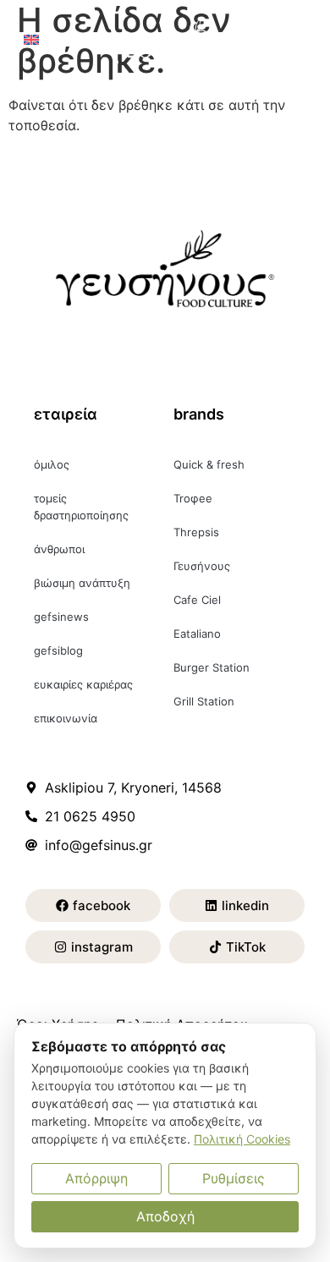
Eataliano (197, 633)
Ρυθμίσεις (233, 1178)
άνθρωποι (59, 549)
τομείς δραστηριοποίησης (81, 506)
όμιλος (51, 464)
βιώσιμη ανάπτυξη (82, 583)
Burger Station (211, 667)
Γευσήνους (201, 566)
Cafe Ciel (197, 599)
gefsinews (61, 616)
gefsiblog (58, 650)
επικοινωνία (65, 718)
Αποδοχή (165, 1216)
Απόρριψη (96, 1178)
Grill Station (203, 701)
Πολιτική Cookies (242, 1139)
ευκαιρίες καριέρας (83, 684)
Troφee (192, 498)
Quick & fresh (209, 464)
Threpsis (196, 532)
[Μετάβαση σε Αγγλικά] (31, 38)
